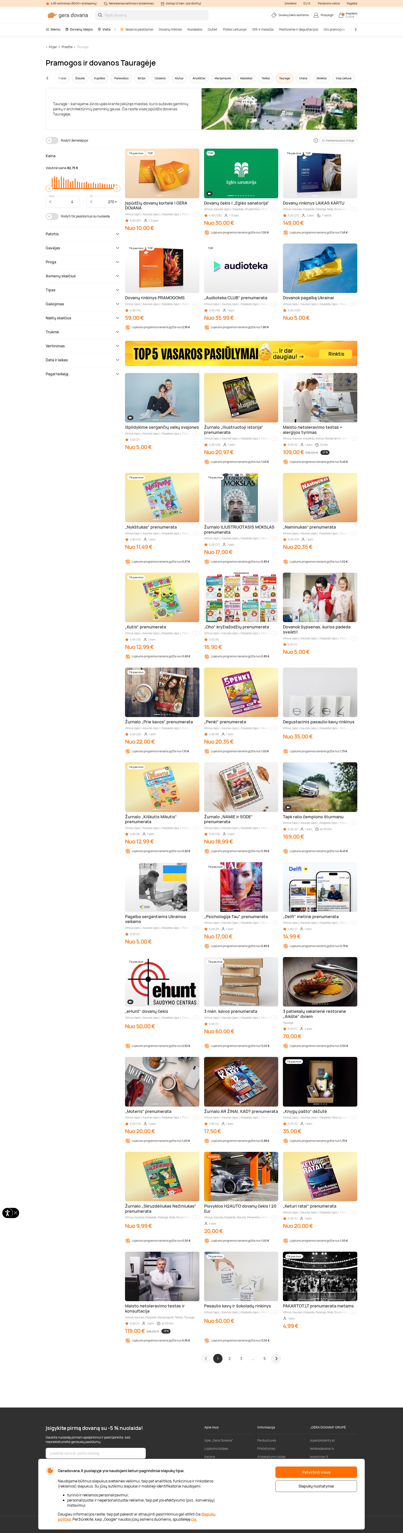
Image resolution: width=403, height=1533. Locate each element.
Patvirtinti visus (316, 1472)
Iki (91, 196)
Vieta (106, 29)
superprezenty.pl (322, 1440)
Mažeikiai (246, 78)
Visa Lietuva (343, 78)
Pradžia (67, 47)
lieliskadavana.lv (322, 1448)
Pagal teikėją (57, 373)
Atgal (53, 47)
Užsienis (160, 78)
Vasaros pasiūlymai (139, 29)
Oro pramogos (334, 29)
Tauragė (82, 47)
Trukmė (52, 331)
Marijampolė (223, 78)
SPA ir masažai (263, 29)
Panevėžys (121, 78)
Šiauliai (80, 78)
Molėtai (322, 78)
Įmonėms (290, 3)
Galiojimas (55, 304)
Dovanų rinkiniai (170, 29)
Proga (51, 262)
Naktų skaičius (58, 318)
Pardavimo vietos (329, 3)
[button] (56, 78)
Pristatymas (266, 1448)
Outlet (212, 29)
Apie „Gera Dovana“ (218, 1440)
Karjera (209, 1456)
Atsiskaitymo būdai (271, 1456)
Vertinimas (55, 345)
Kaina (51, 155)
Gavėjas (53, 248)
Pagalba (352, 3)
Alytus (179, 78)
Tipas (51, 290)
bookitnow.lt (319, 1456)
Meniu (55, 29)
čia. (194, 1519)
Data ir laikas (57, 359)
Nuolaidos (195, 29)
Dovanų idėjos (81, 29)
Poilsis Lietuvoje (235, 29)
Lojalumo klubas (216, 1448)
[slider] (49, 188)
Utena (303, 78)
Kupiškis (99, 78)
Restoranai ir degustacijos (298, 29)
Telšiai (266, 78)
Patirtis (52, 234)
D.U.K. (307, 3)
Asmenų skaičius (61, 276)
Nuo (51, 196)
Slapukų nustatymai (316, 1486)
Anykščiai (199, 78)
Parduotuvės (266, 1440)
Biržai (141, 78)
